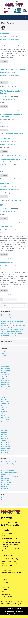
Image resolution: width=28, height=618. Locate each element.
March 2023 (4, 415)
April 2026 (4, 360)
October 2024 (5, 384)
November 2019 (5, 448)
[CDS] (9, 211)
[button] (25, 18)
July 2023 (4, 407)
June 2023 (4, 409)
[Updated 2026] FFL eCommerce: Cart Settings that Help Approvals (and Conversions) (11, 317)
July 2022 (4, 430)
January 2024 (5, 403)
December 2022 (5, 422)
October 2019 (5, 450)
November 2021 (5, 444)
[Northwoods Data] (9, 269)
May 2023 (4, 411)
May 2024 (4, 395)
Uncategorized (5, 488)
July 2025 (4, 376)
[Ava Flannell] (9, 40)
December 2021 (5, 442)
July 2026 (4, 353)
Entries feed (4, 500)
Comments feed (5, 502)
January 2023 (5, 419)
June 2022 (4, 432)
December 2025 (5, 368)
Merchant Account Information (18, 64)
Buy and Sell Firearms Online (9, 462)
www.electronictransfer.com (14, 608)
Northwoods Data (7, 263)
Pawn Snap (4, 183)
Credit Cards (4, 466)
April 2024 (4, 397)
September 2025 (5, 374)
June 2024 (4, 393)
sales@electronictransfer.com (14, 614)
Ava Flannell (5, 33)
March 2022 (4, 438)
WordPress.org (5, 504)
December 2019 (5, 446)
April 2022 (4, 436)
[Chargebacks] (9, 144)
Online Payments (6, 480)
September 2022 (5, 426)
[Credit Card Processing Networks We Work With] (9, 168)
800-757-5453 (12, 522)
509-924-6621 (12, 525)
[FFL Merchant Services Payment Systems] (9, 99)
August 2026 (4, 351)
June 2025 (4, 378)
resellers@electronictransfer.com (14, 611)
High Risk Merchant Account (9, 472)
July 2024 (4, 391)
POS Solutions (5, 484)
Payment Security (6, 482)
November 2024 (5, 382)
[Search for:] (14, 305)
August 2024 (4, 388)
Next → (14, 299)
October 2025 (5, 372)
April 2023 (4, 413)
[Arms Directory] (9, 233)
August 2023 (4, 405)
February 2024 (5, 401)
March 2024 (4, 399)
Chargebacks (5, 138)
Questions (21, 86)
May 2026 (4, 358)
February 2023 (5, 417)
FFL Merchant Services (7, 470)
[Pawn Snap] (9, 190)
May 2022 (4, 434)
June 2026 (4, 355)
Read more (4, 61)
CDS (1, 205)
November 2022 (5, 424)
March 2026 (4, 362)
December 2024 (5, 380)
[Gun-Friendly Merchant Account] (9, 76)
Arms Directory (6, 226)
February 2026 (5, 364)
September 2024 (5, 386)
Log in (3, 498)
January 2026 (5, 366)
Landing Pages (8, 64)
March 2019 (4, 453)
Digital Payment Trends (7, 468)
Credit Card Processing (7, 464)
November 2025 (5, 370)
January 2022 (5, 440)
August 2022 (4, 428)
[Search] (25, 305)
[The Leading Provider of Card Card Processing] (9, 123)
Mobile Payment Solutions (8, 478)
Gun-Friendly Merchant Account (12, 69)
